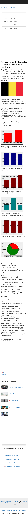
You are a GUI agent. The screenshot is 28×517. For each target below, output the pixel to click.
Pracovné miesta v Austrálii (10, 28)
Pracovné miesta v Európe (10, 21)
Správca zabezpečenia (16, 414)
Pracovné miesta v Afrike (10, 25)
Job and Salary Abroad (8, 7)
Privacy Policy (17, 511)
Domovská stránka (6, 501)
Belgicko (14, 503)
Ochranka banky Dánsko (12, 452)
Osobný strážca (14, 400)
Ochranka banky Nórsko (11, 463)
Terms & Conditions (7, 511)
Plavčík (12, 394)
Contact (24, 511)
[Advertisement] (14, 45)
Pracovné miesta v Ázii (9, 18)
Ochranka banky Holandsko (12, 466)
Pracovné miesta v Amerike (10, 15)
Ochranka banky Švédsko (12, 459)
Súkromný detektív (15, 407)
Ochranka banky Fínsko (11, 455)
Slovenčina (16, 501)
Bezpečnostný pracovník (16, 387)
